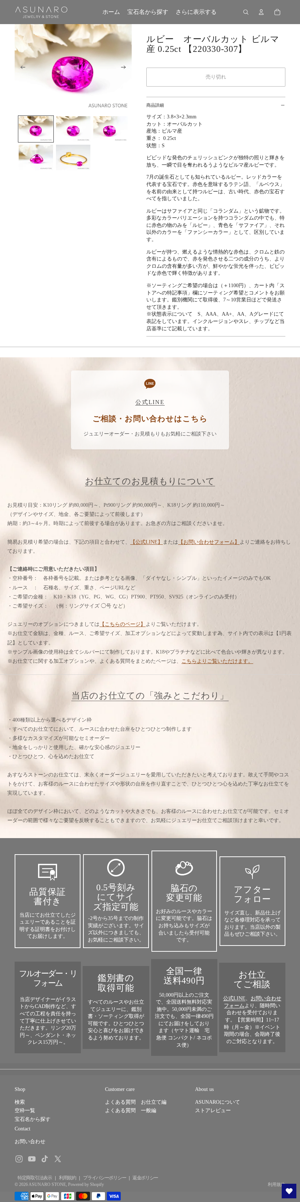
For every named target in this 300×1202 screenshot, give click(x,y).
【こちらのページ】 (123, 624)
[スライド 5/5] (73, 157)
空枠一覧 (25, 1110)
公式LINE (234, 998)
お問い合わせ (30, 1141)
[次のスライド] (126, 68)
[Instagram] (19, 1159)
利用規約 (67, 1177)
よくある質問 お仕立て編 (135, 1102)
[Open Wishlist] (289, 1191)
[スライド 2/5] (73, 129)
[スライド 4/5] (36, 157)
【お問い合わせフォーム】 (209, 542)
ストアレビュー (213, 1110)
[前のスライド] (21, 68)
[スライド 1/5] (36, 129)
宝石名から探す (32, 1119)
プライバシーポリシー (104, 1177)
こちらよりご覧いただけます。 (217, 661)
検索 (20, 1102)
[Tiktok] (44, 1159)
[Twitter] (57, 1159)
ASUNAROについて (217, 1102)
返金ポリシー (145, 1177)
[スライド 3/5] (110, 129)
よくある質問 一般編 (130, 1110)
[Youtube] (31, 1159)
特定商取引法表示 (35, 1177)
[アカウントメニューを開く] (261, 12)
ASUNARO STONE (47, 1184)
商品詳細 (155, 105)
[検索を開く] (246, 12)
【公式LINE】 (146, 542)
